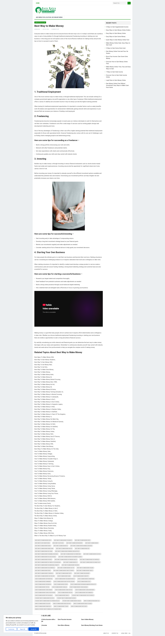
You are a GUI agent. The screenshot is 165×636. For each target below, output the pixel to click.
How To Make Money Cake (64, 576)
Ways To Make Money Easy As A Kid (62, 603)
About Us (106, 633)
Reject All (22, 629)
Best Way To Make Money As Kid (64, 548)
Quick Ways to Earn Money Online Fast (117, 40)
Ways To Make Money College (42, 603)
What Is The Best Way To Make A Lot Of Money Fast (48, 609)
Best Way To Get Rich (58, 543)
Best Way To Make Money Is (70, 562)
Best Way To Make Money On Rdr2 (70, 565)
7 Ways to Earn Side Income (114, 72)
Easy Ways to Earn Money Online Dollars (118, 30)
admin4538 (37, 29)
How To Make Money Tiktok (42, 587)
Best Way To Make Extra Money (74, 543)
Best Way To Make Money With (63, 573)
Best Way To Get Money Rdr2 (42, 543)
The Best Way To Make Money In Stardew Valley (47, 600)
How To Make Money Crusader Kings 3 (65, 578)
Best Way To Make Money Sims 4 (85, 570)
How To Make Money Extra (60, 584)
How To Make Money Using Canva (43, 589)
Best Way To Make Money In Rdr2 (43, 559)
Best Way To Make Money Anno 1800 (44, 548)
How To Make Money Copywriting (43, 578)
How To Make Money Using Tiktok (63, 589)
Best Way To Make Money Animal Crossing (81, 545)
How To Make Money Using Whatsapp (84, 589)
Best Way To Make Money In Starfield (89, 559)
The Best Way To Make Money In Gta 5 (44, 598)
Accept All (33, 629)
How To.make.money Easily (62, 595)
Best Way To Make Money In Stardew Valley (66, 559)
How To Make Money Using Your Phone (45, 592)
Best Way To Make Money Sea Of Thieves (64, 570)
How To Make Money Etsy (84, 581)
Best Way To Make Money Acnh (43, 545)
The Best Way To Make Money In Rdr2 (66, 598)
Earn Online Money (87, 619)
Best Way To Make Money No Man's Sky (90, 562)
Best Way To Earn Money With (82, 540)
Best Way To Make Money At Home (43, 551)
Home (37, 3)
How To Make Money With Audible (43, 595)
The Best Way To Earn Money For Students (83, 595)
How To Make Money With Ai (65, 592)
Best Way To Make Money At (82, 548)
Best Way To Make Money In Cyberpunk (71, 554)
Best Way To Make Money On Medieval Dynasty (47, 565)
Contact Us (115, 633)
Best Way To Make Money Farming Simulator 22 (67, 551)
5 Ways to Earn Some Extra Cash (116, 48)
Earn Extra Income (40, 22)
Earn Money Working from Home (92, 625)
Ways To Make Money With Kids (79, 606)
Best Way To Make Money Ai (60, 545)
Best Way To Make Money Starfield (44, 573)
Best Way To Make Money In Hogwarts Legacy (70, 556)
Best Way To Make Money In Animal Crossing (46, 554)
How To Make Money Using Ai (59, 587)
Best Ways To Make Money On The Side (44, 576)
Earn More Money (63, 625)
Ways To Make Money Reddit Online (83, 603)
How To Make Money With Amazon (84, 592)
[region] (22, 624)
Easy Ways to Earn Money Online (116, 33)
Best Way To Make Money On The (66, 567)
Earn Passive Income (65, 619)
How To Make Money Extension (43, 584)
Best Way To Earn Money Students (63, 540)
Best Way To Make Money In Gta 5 (92, 554)
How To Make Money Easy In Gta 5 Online (64, 581)
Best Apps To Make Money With (43, 540)
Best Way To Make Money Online (85, 567)
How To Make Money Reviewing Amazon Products (83, 584)
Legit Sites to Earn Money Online (116, 80)
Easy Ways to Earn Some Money (115, 36)
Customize (11, 629)
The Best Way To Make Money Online (72, 600)
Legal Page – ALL (126, 633)
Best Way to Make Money (92, 543)
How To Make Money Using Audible (78, 587)
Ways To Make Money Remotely (43, 606)
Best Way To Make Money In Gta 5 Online (45, 556)
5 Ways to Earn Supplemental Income (117, 27)
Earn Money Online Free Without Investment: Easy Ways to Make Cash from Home (117, 85)
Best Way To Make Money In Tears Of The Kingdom (47, 562)
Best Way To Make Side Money (82, 573)
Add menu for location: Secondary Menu (49, 17)
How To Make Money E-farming (43, 581)
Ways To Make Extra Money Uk (91, 600)
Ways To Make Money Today (61, 606)
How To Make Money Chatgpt (81, 576)
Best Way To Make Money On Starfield (45, 567)
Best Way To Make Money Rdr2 (42, 570)
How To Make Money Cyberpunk (86, 578)
